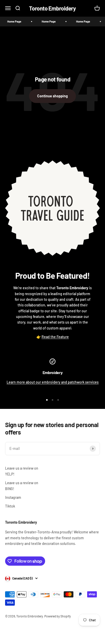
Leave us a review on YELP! (21, 471)
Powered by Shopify (57, 616)
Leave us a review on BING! (21, 486)
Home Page (12, 21)
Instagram (13, 497)
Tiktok (10, 506)
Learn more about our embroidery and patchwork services (53, 382)
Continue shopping (52, 96)
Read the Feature (55, 337)
